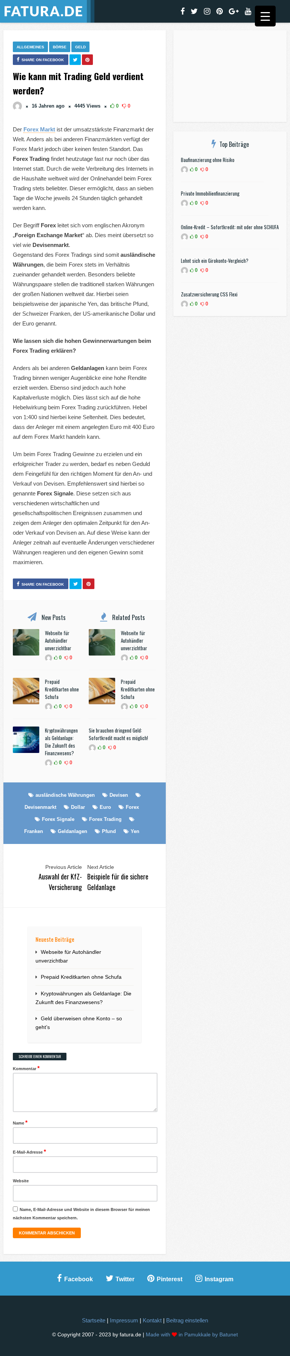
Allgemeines (30, 47)
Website (21, 1181)
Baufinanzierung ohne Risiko (207, 160)
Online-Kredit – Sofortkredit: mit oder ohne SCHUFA (230, 227)
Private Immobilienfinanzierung (210, 193)
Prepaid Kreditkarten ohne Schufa (62, 689)
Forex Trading (105, 819)
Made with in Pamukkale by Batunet (192, 1334)
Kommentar (26, 1068)
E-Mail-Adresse (29, 1151)
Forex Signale (58, 819)
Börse (59, 47)
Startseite (93, 1320)
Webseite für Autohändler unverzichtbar (58, 640)
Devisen (119, 795)
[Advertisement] (230, 77)
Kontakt (152, 1320)
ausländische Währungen (65, 795)
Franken (33, 831)
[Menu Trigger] (265, 16)
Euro (105, 807)
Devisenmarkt (40, 807)
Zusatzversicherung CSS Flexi (209, 294)
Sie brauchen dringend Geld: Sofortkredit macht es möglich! (118, 734)
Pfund (109, 831)
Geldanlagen (72, 831)
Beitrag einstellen (187, 1320)
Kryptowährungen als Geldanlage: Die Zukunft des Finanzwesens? (61, 742)
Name (20, 1122)
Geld (80, 47)
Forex (132, 807)
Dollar (78, 807)
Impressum (124, 1320)
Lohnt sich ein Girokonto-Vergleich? (214, 260)
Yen (135, 831)
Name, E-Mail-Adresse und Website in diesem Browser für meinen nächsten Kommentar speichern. (81, 1213)
